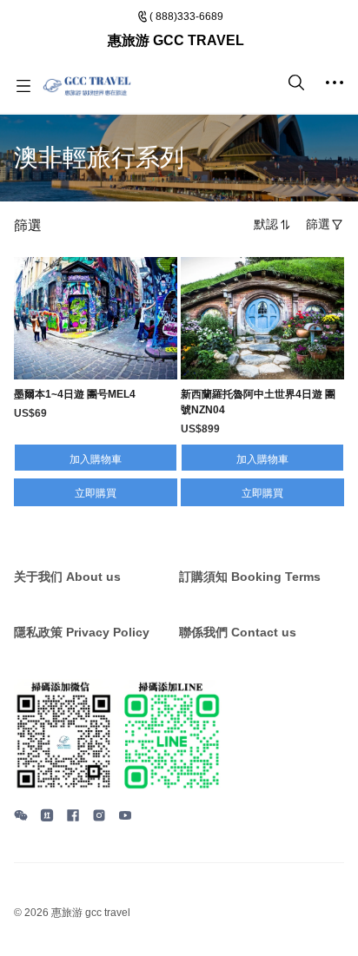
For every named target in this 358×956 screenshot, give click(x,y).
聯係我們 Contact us (237, 632)
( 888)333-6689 (186, 16)
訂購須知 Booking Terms (250, 576)
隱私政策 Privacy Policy (81, 632)
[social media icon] (21, 817)
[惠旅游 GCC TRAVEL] (87, 86)
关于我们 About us (67, 576)
